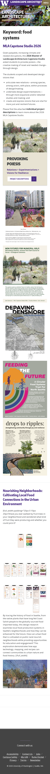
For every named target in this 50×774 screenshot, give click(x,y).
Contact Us (27, 754)
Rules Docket (38, 757)
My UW (24, 757)
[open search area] (39, 2)
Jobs (38, 754)
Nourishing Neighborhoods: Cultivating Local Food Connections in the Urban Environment (22, 497)
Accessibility (13, 754)
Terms (23, 760)
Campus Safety (10, 757)
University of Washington (5, 2)
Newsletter (35, 760)
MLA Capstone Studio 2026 (22, 46)
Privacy (13, 760)
